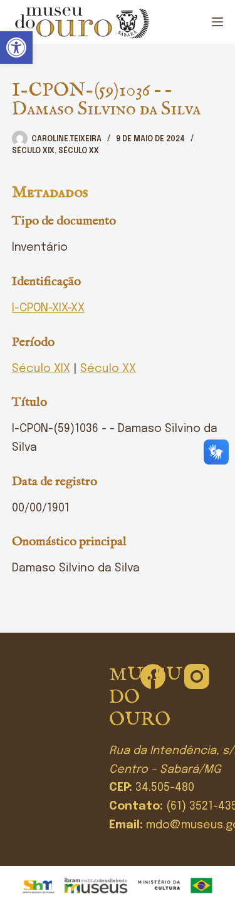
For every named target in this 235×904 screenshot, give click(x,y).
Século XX (78, 151)
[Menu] (217, 22)
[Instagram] (196, 676)
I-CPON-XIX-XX (48, 308)
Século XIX (33, 151)
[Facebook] (152, 676)
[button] (16, 47)
